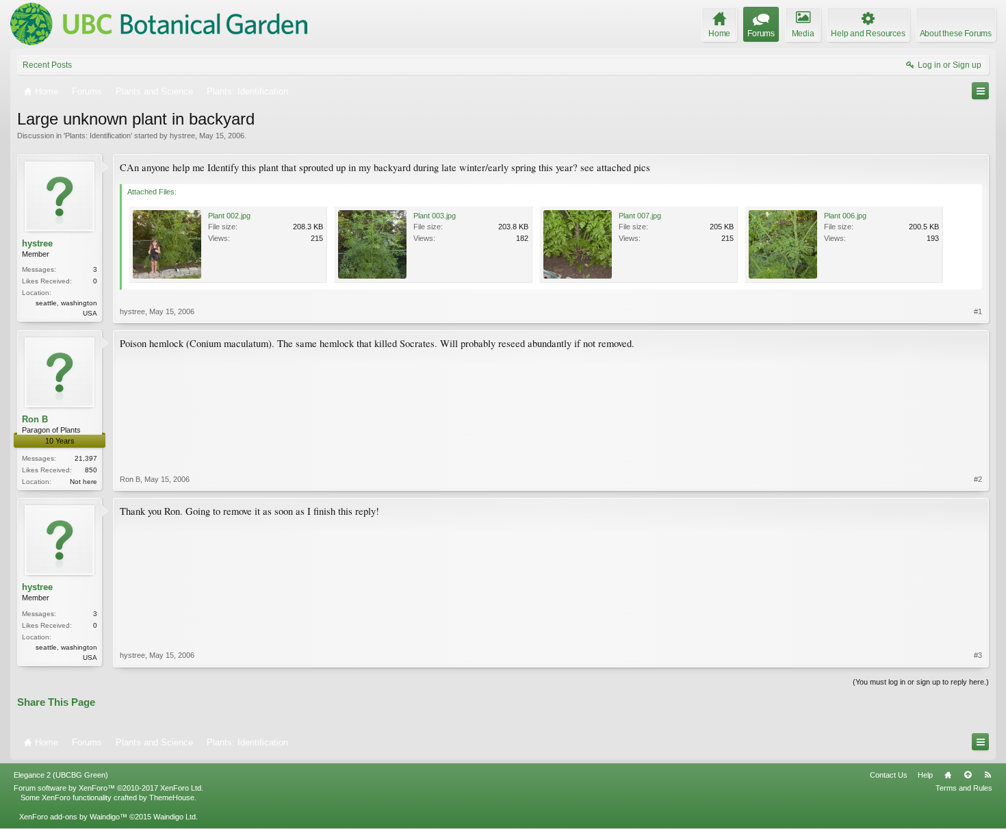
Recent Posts (47, 65)
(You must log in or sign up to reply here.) (921, 682)
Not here (83, 481)
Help (925, 775)
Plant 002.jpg (229, 216)
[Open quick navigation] (980, 90)
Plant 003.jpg (434, 216)
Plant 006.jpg (845, 216)
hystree (182, 135)
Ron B (35, 419)
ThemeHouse (171, 797)
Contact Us (888, 775)
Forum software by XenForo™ (108, 788)
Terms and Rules (964, 788)
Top (967, 775)
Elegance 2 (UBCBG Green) (61, 775)
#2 (978, 479)
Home (948, 775)
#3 (978, 655)
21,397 (86, 458)
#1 (978, 311)
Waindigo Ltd (174, 817)
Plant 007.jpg (640, 216)
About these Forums (956, 33)
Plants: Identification (98, 135)
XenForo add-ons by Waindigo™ (73, 817)
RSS (987, 775)
